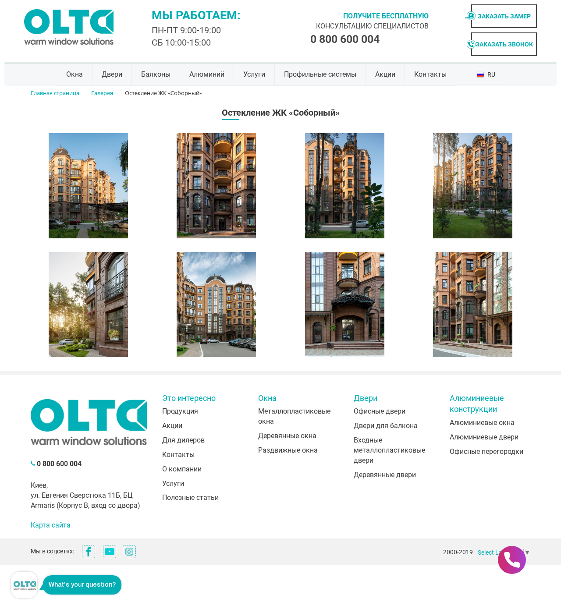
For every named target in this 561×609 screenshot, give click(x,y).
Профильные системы (320, 74)
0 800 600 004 (345, 39)
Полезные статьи (190, 497)
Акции (385, 74)
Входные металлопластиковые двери (389, 450)
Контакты (430, 74)
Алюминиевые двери (484, 437)
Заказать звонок (504, 44)
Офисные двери (379, 411)
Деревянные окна (287, 436)
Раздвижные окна (288, 450)
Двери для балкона (386, 425)
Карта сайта (51, 525)
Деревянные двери (385, 475)
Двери (112, 74)
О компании (182, 469)
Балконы (155, 74)
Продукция (180, 411)
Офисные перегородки (486, 451)
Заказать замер (504, 16)
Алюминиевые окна (482, 422)
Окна (74, 74)
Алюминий (206, 74)
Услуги (254, 74)
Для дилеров (183, 440)
